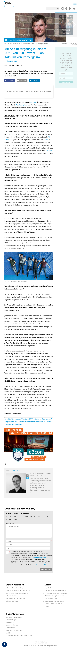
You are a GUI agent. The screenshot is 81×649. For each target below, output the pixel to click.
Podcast (47, 606)
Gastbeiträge (11, 620)
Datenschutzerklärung (42, 565)
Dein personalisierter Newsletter (55, 590)
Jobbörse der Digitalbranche (54, 601)
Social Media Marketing (15, 588)
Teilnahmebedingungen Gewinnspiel (19, 635)
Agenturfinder (49, 588)
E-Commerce (11, 596)
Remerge (33, 102)
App (17, 105)
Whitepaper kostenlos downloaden (56, 593)
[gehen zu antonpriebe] (27, 478)
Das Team (10, 622)
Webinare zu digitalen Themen (55, 596)
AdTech (45, 140)
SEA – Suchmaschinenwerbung (17, 593)
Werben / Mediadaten (14, 617)
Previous (58, 24)
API (38, 191)
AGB (8, 633)
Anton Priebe (15, 471)
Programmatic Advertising (21, 44)
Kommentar (10, 523)
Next (73, 24)
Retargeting (23, 105)
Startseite (7, 44)
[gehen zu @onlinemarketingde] (66, 9)
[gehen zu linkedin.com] (70, 9)
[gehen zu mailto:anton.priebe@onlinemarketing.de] (27, 475)
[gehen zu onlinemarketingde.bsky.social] (74, 9)
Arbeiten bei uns (12, 625)
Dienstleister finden (51, 598)
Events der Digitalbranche (53, 604)
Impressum (11, 628)
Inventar (49, 151)
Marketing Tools (12, 601)
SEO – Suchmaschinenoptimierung (18, 590)
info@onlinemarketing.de (39, 557)
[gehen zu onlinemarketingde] (62, 9)
